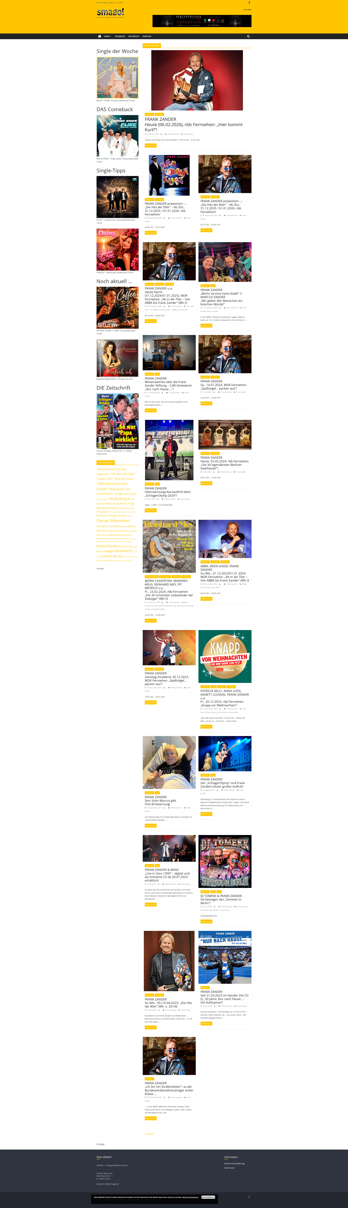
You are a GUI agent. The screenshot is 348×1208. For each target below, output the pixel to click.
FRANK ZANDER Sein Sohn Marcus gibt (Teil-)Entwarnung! (160, 800)
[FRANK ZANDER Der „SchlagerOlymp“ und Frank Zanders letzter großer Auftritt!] (224, 737)
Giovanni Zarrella (108, 526)
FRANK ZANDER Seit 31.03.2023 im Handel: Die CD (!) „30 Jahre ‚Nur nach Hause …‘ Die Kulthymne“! (224, 997)
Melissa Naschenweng (127, 538)
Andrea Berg (130, 493)
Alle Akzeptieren (208, 1197)
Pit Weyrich (149, 609)
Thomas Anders (129, 556)
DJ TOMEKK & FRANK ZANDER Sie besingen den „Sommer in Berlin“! (221, 899)
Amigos (118, 493)
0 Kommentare (173, 134)
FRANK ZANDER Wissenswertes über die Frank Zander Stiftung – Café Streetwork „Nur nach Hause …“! (168, 383)
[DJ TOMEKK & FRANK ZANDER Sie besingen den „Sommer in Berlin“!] (224, 836)
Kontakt (147, 36)
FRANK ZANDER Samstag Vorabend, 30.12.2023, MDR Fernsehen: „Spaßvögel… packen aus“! (167, 678)
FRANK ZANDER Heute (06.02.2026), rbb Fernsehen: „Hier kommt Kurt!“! (194, 124)
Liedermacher (151, 577)
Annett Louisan (210, 712)
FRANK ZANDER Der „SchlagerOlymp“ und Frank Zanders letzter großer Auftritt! (223, 782)
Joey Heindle (132, 531)
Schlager (159, 284)
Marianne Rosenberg (185, 606)
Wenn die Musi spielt (124, 561)
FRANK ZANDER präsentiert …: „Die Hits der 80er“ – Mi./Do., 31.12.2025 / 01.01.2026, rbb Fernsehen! (222, 206)
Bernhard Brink (106, 508)
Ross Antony (125, 546)
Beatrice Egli (126, 503)
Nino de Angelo (126, 542)
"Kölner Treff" (105, 479)
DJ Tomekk (241, 906)
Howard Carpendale (116, 530)
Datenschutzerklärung (234, 1163)
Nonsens (149, 114)
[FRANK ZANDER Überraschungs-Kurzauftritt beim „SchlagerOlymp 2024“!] (169, 421)
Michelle (112, 542)
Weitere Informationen (190, 1197)
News (107, 36)
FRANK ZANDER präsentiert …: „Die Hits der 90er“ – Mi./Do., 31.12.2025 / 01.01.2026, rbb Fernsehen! (166, 208)
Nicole (118, 542)
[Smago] (100, 36)
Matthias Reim (113, 538)
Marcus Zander (213, 311)
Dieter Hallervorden (119, 512)
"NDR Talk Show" (124, 479)
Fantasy (129, 516)
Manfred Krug (170, 606)
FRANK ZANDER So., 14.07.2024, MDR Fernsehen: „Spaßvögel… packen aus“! (224, 384)
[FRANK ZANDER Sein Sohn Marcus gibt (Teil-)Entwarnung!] (169, 737)
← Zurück (148, 1133)
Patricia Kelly (233, 712)
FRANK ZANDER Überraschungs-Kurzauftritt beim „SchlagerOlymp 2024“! (168, 491)
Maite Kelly (115, 534)
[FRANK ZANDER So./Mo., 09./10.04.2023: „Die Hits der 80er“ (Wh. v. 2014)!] (169, 932)
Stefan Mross (112, 556)
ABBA (174, 310)
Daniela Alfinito (123, 508)
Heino (123, 526)
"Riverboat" (117, 489)
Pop (213, 687)
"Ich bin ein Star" (123, 474)
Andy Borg (118, 498)
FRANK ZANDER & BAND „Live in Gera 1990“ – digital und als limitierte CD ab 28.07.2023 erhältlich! (167, 875)
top (213, 286)
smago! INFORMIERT (118, 551)
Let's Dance (102, 534)
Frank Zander (188, 134)
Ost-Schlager (165, 577)
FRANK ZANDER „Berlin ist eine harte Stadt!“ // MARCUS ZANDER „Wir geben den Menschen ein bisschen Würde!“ (222, 297)
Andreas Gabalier (103, 499)
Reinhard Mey (159, 609)
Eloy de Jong (131, 512)
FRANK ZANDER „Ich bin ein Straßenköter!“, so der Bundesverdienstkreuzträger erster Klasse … (169, 1088)
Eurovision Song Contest (111, 515)
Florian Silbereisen (113, 520)
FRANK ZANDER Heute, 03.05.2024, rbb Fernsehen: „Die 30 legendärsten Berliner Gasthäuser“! (225, 462)
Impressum (229, 1168)
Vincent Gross (109, 560)
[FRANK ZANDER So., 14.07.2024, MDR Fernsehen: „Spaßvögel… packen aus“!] (224, 336)
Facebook (120, 36)
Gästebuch (133, 36)
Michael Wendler (102, 542)
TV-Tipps (159, 114)
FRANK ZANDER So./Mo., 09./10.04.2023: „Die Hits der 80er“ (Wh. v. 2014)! (168, 1002)
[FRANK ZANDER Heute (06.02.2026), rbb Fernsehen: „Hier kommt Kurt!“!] (197, 51)
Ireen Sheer (216, 587)
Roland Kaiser (107, 546)
